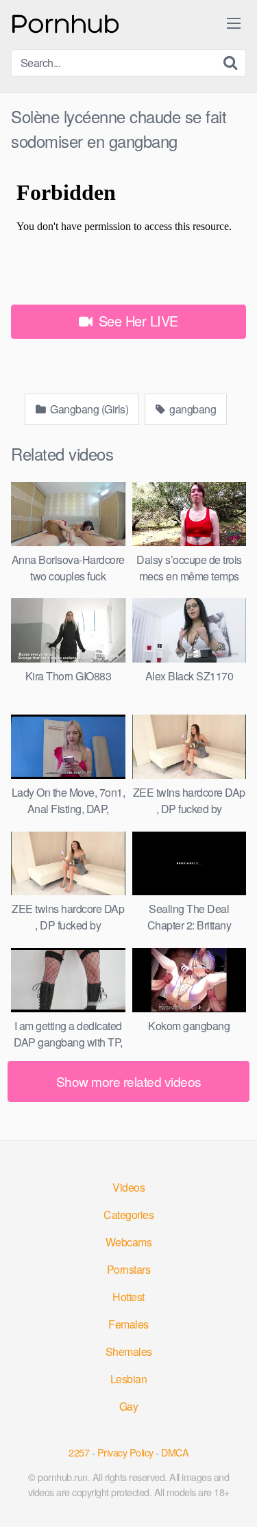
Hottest (128, 1297)
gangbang (192, 409)
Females (128, 1324)
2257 (79, 1452)
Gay (128, 1406)
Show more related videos (128, 1081)
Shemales (129, 1351)
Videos (128, 1187)
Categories (128, 1214)
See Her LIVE (136, 321)
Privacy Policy (125, 1452)
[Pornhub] (66, 22)
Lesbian (128, 1379)
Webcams (129, 1242)
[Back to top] (233, 1496)
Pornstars (129, 1269)
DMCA (174, 1452)
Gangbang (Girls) (88, 409)
